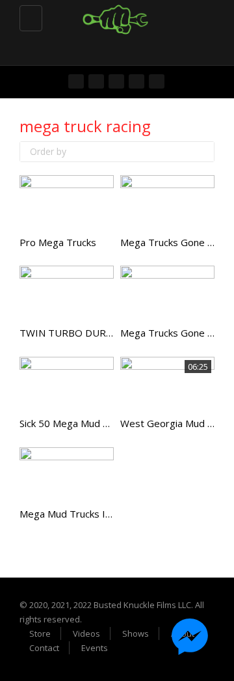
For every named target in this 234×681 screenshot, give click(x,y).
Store (40, 633)
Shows (135, 633)
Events (94, 648)
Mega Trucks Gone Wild (173, 332)
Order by (48, 151)
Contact (44, 648)
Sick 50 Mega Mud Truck (73, 423)
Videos (86, 633)
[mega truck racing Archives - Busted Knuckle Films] (114, 16)
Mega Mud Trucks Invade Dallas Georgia (110, 513)
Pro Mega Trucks (58, 242)
